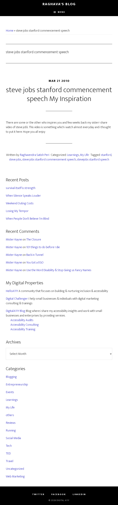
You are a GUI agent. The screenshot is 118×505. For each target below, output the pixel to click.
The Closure (33, 239)
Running (11, 430)
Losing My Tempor (17, 211)
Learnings (73, 155)
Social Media (13, 438)
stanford (106, 155)
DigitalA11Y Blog (15, 311)
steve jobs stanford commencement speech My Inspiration (59, 94)
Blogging (11, 376)
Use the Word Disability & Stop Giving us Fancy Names (58, 270)
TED (8, 453)
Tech (9, 445)
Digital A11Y (63, 500)
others (10, 415)
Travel (9, 461)
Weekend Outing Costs (19, 203)
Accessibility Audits (21, 320)
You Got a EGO (34, 262)
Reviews (11, 422)
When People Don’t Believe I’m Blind (27, 218)
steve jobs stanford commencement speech (49, 159)
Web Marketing (15, 476)
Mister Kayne (14, 239)
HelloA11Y (12, 291)
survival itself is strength (20, 188)
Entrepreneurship (17, 384)
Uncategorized (15, 468)
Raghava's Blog (59, 4)
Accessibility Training (22, 329)
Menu (61, 12)
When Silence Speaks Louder (23, 195)
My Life (84, 155)
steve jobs (15, 159)
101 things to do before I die (43, 247)
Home (9, 30)
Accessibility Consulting (24, 324)
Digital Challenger (17, 298)
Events (10, 392)
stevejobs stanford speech (93, 159)
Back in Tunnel (34, 254)
